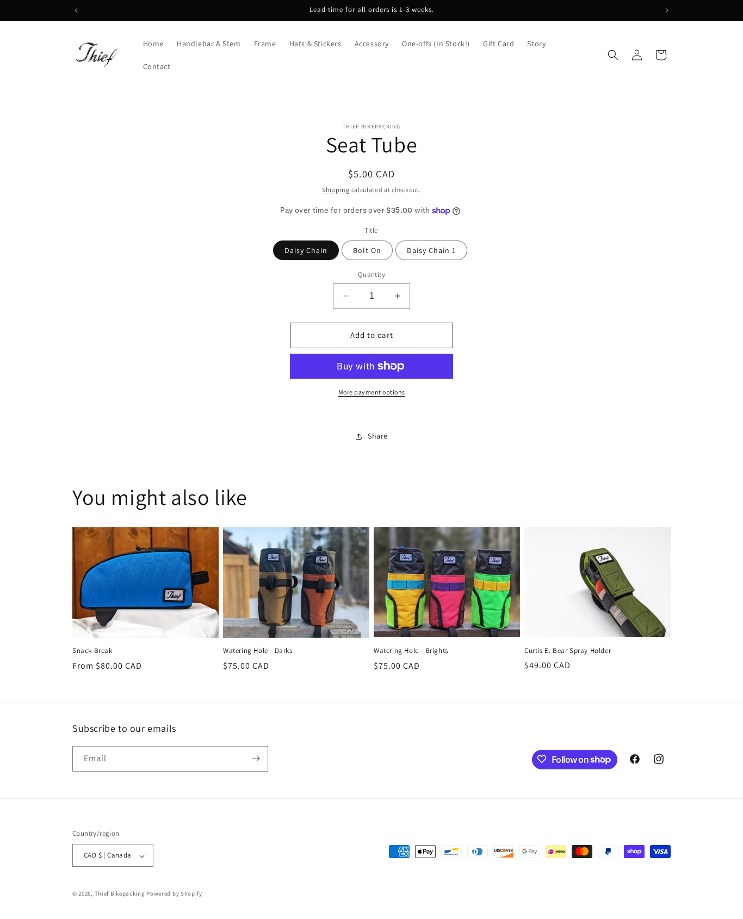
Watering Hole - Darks (258, 650)
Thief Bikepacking (120, 894)
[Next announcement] (667, 10)
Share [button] (378, 436)
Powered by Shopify (174, 894)
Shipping (336, 190)
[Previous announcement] (76, 10)
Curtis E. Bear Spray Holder (567, 650)
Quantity (371, 274)
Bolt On (367, 250)
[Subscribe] (256, 758)
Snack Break (92, 650)
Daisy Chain (305, 250)
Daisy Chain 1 (431, 250)
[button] (613, 55)
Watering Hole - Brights (411, 650)
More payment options (371, 392)
